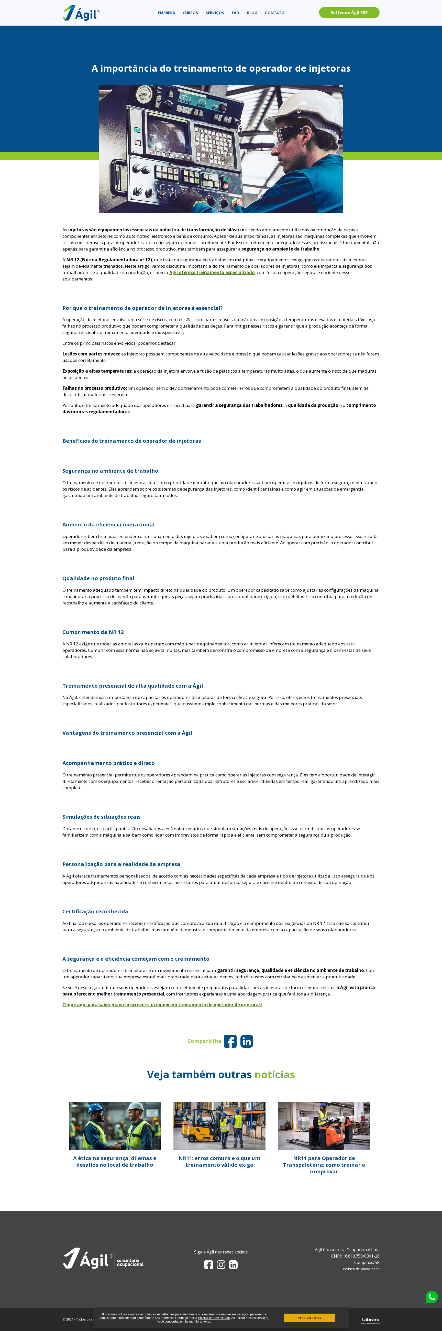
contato (274, 12)
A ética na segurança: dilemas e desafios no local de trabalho (114, 1161)
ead (235, 12)
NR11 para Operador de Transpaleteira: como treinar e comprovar (324, 1165)
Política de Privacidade (214, 1318)
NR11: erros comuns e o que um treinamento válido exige (219, 1161)
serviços (215, 12)
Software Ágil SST (349, 12)
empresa (166, 12)
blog (252, 12)
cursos (190, 12)
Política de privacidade (361, 1269)
